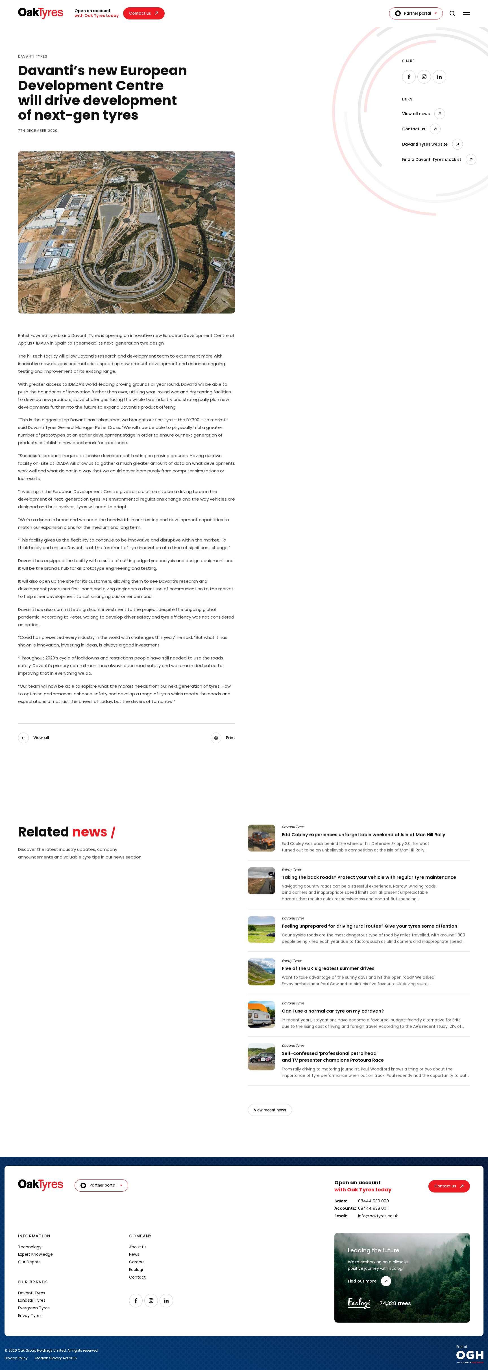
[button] (223, 738)
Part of (461, 1347)
